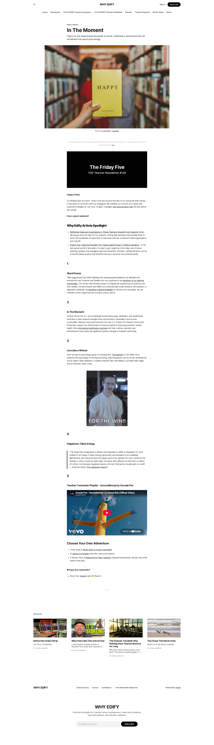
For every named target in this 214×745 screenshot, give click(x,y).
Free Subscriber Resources (126, 688)
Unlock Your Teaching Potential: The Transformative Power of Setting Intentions (104, 245)
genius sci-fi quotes (81, 554)
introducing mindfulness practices (92, 328)
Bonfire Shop (158, 12)
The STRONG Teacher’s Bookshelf (108, 12)
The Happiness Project (96, 467)
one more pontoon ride (123, 207)
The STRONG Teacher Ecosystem (77, 12)
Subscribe (174, 4)
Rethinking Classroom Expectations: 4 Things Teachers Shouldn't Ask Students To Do (107, 232)
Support (83, 576)
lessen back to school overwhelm (97, 550)
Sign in (162, 4)
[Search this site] (34, 4)
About (168, 12)
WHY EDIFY (107, 4)
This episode (117, 355)
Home (45, 12)
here (113, 145)
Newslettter (55, 12)
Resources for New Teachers (98, 558)
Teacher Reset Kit (142, 12)
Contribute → (107, 688)
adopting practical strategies (100, 290)
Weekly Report (73, 25)
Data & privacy (83, 688)
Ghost (178, 688)
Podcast (128, 12)
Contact (95, 688)
